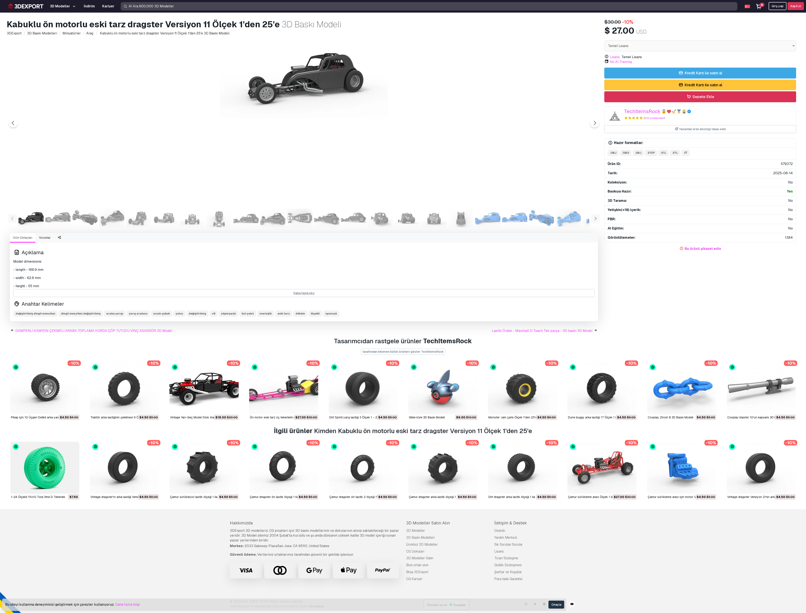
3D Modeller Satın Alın (428, 523)
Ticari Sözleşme (506, 558)
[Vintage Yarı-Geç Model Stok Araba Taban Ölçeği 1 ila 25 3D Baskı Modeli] (203, 388)
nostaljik (265, 313)
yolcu (179, 313)
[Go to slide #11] (299, 218)
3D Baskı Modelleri (420, 537)
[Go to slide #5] (138, 218)
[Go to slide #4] (111, 218)
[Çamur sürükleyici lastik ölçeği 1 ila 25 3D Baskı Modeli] (203, 468)
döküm (300, 313)
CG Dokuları (415, 551)
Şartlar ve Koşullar (508, 572)
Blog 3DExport (417, 572)
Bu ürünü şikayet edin (703, 248)
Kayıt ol (795, 6)
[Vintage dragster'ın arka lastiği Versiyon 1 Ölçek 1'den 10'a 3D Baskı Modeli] (124, 468)
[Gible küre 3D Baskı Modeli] (442, 388)
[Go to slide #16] (434, 218)
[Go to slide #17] (461, 218)
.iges (625, 153)
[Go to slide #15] (407, 218)
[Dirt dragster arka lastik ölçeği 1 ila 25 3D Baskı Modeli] (522, 468)
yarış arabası (138, 313)
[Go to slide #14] (380, 218)
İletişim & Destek (510, 523)
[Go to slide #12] (326, 218)
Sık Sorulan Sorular (508, 544)
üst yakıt (248, 313)
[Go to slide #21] (568, 218)
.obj (613, 153)
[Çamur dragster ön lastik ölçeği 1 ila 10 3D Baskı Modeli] (283, 468)
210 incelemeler (654, 118)
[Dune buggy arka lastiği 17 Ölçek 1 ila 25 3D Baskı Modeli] (601, 388)
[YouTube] (572, 604)
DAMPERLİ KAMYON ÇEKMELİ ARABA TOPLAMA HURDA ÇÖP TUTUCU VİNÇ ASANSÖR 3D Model (93, 331)
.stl (663, 153)
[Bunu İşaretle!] (73, 408)
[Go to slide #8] (219, 218)
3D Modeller (415, 530)
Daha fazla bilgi (127, 604)
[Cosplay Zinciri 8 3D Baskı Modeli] (681, 388)
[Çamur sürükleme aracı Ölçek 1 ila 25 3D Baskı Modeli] (601, 468)
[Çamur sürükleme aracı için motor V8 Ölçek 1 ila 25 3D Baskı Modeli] (681, 468)
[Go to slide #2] (58, 218)
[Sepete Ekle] (64, 408)
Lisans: (615, 57)
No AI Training (621, 62)
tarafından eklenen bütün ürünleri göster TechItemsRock (403, 352)
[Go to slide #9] (246, 218)
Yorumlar (45, 238)
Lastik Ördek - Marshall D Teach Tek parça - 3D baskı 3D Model (542, 331)
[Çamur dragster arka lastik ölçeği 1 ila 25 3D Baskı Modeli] (442, 468)
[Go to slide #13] (353, 218)
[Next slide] (594, 123)
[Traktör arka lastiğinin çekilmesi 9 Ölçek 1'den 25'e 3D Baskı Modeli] (124, 388)
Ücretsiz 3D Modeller (422, 544)
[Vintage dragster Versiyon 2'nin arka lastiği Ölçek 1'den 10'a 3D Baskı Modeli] (761, 468)
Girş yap (778, 6)
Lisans (499, 551)
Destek (499, 530)
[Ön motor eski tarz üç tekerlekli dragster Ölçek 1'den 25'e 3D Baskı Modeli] (283, 388)
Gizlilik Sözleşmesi (508, 565)
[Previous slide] (13, 123)
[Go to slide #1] (31, 218)
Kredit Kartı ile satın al (703, 73)
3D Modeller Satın (419, 558)
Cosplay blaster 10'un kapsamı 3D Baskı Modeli (759, 417)
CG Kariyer (414, 579)
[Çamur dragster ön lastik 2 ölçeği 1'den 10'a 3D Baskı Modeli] (363, 468)
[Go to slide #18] (487, 218)
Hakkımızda (241, 523)
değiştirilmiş (197, 313)
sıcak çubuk (161, 313)
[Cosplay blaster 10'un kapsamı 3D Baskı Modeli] (761, 388)
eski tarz (283, 313)
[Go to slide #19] (514, 218)
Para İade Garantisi (508, 579)
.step (651, 153)
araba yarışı (114, 313)
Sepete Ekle (703, 96)
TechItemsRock (642, 111)
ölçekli (315, 313)
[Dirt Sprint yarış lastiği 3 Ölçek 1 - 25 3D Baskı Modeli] (363, 388)
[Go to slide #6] (165, 218)
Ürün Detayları (22, 238)
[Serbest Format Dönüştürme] (686, 153)
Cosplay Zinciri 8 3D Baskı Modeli (670, 417)
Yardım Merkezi (505, 537)
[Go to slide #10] (272, 218)
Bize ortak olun (417, 565)
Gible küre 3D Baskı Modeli (427, 417)
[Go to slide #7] (192, 218)
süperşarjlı (228, 313)
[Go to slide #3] (84, 218)
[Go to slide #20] (541, 218)
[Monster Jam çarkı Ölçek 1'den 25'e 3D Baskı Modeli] (522, 388)
